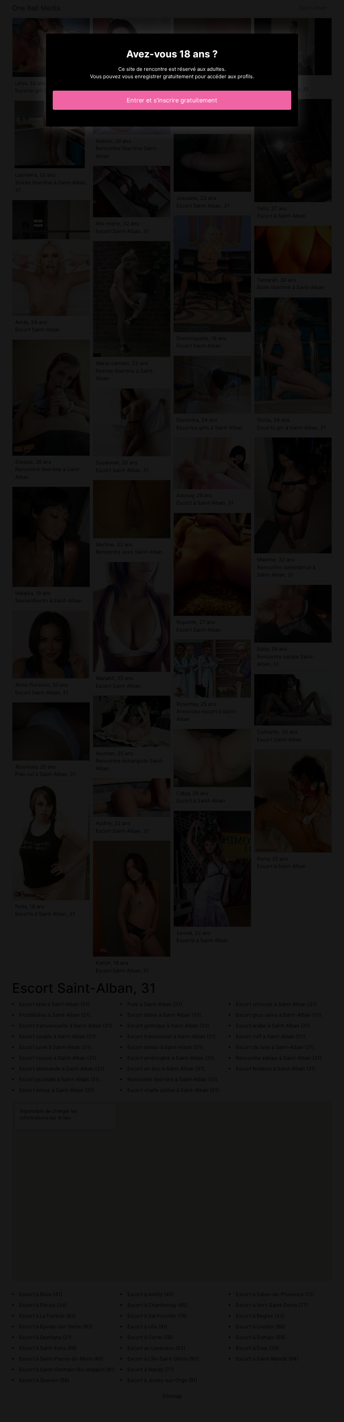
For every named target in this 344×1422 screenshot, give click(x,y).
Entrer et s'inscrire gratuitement (172, 100)
